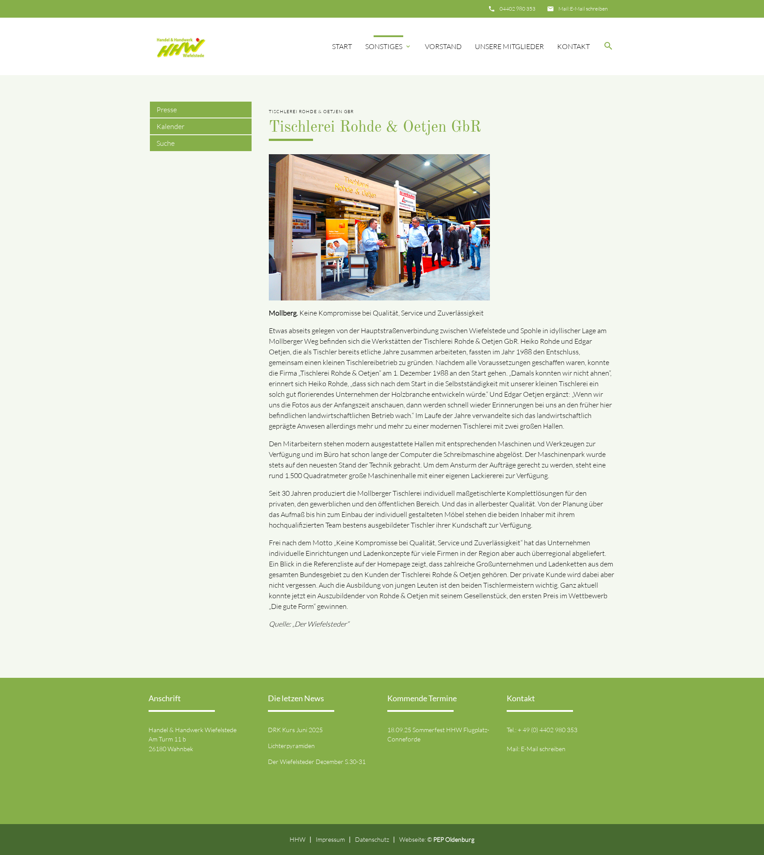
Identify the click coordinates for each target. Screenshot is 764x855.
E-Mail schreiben (588, 8)
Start (342, 46)
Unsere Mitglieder (509, 46)
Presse (167, 109)
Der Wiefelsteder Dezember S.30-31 (317, 761)
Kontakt (573, 46)
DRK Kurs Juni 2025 (295, 729)
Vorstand (443, 46)
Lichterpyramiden (291, 745)
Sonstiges (383, 46)
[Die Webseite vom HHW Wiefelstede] (179, 46)
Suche (166, 143)
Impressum (330, 839)
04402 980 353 (517, 8)
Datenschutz (372, 839)
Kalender (170, 126)
